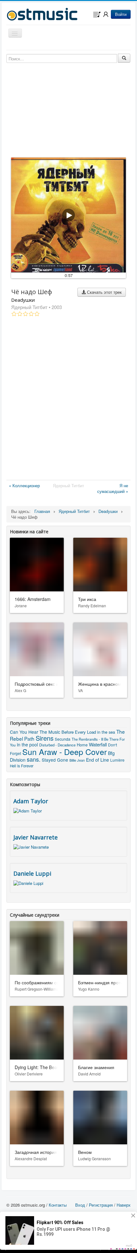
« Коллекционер (24, 485)
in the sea (106, 732)
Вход (80, 1205)
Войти (120, 14)
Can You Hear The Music (35, 732)
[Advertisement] (68, 399)
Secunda (62, 739)
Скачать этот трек (104, 292)
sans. (33, 759)
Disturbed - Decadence (57, 744)
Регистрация (101, 1205)
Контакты (58, 1205)
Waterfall (98, 744)
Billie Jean (77, 760)
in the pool (27, 744)
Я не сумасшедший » (112, 488)
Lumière (117, 760)
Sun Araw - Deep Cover (64, 751)
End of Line (97, 760)
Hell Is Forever (21, 765)
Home (82, 745)
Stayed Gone (55, 760)
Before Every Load (78, 732)
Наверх (124, 1205)
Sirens (45, 738)
